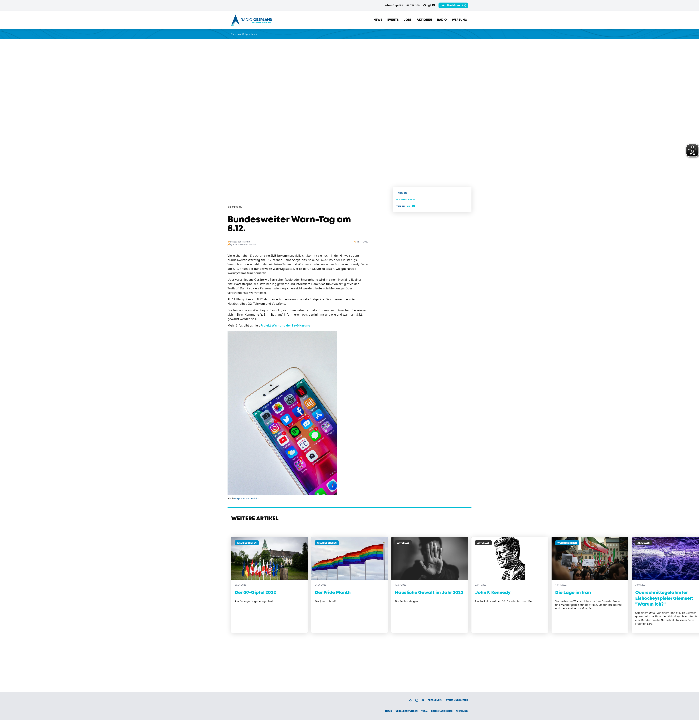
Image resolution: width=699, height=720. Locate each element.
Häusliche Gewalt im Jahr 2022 (429, 593)
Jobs (408, 20)
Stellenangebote (442, 711)
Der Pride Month (333, 593)
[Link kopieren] (408, 206)
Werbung (459, 20)
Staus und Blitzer (457, 700)
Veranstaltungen (407, 711)
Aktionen (424, 20)
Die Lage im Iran (573, 593)
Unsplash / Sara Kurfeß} (246, 498)
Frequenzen (435, 700)
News (378, 20)
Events (393, 20)
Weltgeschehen (249, 34)
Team (424, 711)
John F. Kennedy (493, 593)
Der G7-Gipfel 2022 (255, 593)
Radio (442, 20)
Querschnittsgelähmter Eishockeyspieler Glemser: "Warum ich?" (664, 598)
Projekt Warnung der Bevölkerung (285, 325)
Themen (235, 34)
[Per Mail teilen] (413, 206)
